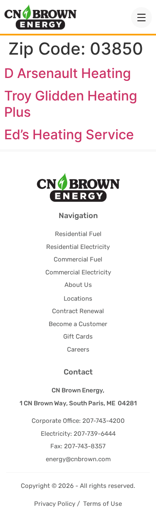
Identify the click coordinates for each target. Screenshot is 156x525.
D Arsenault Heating (67, 73)
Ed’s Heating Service (69, 134)
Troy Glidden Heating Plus (70, 104)
